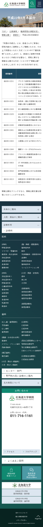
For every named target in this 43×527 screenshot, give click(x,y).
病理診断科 (26, 307)
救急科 (4, 306)
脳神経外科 (26, 264)
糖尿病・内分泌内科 (10, 254)
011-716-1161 (21, 416)
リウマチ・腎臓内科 (10, 251)
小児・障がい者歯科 (10, 365)
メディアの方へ (21, 520)
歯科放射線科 (27, 332)
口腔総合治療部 (28, 359)
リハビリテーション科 (30, 268)
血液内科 (5, 264)
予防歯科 (5, 325)
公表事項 (13, 31)
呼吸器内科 (6, 248)
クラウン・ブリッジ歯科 (11, 344)
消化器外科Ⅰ (7, 276)
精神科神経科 (27, 261)
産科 (23, 276)
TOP (4, 31)
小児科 (24, 283)
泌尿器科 (5, 293)
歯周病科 (5, 332)
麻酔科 (4, 296)
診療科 (9, 230)
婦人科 (24, 280)
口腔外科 (25, 329)
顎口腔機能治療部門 (29, 347)
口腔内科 (25, 325)
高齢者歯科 (6, 347)
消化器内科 (6, 258)
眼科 (23, 251)
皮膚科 (24, 258)
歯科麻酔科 (26, 335)
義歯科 (4, 341)
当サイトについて (22, 513)
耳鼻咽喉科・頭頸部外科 (31, 254)
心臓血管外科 (7, 286)
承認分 (16, 35)
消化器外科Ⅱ (7, 280)
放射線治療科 (27, 292)
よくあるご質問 (15, 461)
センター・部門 (14, 371)
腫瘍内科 (5, 268)
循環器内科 (6, 261)
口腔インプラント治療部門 (31, 351)
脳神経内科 (26, 248)
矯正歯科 (5, 356)
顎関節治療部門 (28, 344)
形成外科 (5, 300)
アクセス (11, 452)
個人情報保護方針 (22, 516)
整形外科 (5, 290)
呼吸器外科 (6, 283)
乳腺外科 (5, 303)
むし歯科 (5, 329)
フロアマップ (31, 452)
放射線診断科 (27, 295)
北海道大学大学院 (21, 492)
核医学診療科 (27, 298)
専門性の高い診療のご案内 (19, 376)
